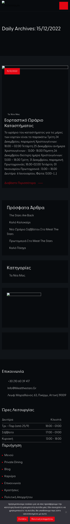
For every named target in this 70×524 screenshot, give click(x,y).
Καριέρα (10, 476)
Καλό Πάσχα (17, 248)
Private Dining (13, 462)
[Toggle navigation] (63, 6)
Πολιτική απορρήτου (18, 497)
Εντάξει (23, 519)
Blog (7, 469)
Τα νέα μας (14, 114)
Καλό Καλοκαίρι (20, 222)
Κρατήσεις (11, 490)
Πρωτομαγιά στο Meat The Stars (31, 241)
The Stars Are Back (21, 215)
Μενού (8, 455)
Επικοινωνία (12, 483)
